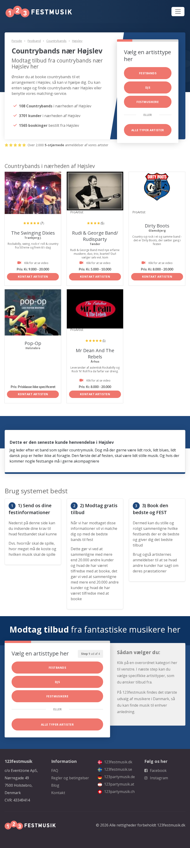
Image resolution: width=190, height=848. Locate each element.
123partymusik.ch (119, 791)
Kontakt (58, 792)
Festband (34, 41)
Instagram (158, 777)
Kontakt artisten (33, 277)
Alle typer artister (147, 130)
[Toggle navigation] (177, 11)
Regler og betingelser (70, 777)
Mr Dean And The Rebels (95, 353)
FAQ (54, 770)
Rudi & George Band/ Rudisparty (95, 236)
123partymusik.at (118, 784)
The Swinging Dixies (33, 233)
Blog (55, 785)
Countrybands (56, 41)
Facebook (158, 770)
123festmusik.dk (117, 761)
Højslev (77, 41)
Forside (17, 41)
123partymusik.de (119, 776)
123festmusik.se (117, 769)
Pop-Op (33, 343)
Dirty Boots (157, 226)
